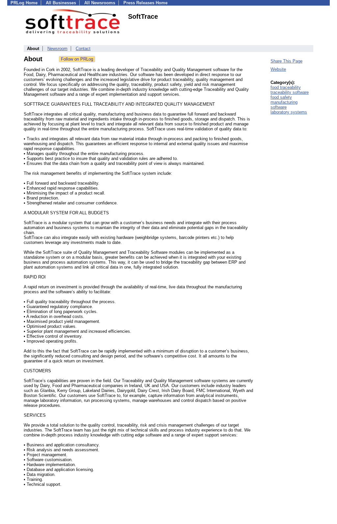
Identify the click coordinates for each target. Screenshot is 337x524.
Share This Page (286, 61)
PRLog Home (24, 2)
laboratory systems (289, 112)
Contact (83, 48)
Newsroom (57, 48)
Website (278, 69)
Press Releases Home (145, 2)
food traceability (286, 87)
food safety (281, 97)
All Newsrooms (99, 2)
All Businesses (61, 2)
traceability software (290, 92)
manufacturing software (284, 105)
